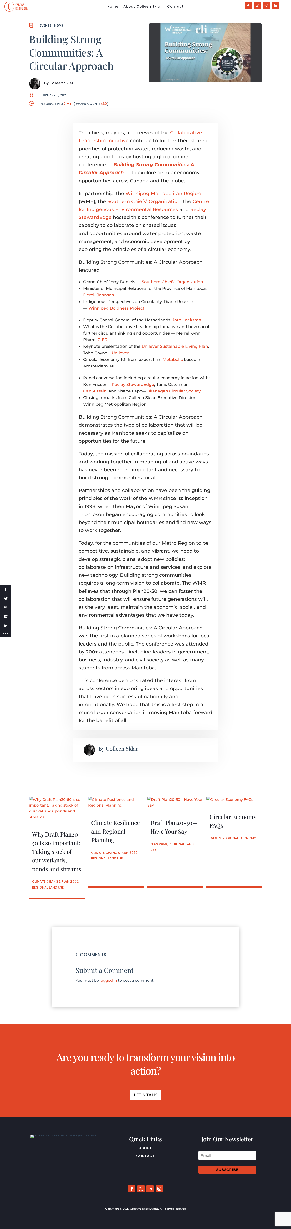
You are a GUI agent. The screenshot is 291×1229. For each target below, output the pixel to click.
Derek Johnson (98, 295)
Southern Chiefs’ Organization (144, 201)
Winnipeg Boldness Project (116, 308)
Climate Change (46, 881)
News (58, 25)
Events (45, 25)
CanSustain (95, 391)
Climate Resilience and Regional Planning (115, 831)
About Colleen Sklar (142, 7)
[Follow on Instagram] (266, 5)
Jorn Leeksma (186, 320)
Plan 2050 (70, 881)
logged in (108, 980)
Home (112, 7)
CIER (103, 339)
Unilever (120, 352)
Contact (175, 7)
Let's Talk (145, 1095)
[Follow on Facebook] (248, 5)
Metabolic (173, 359)
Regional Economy (239, 838)
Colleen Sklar (61, 83)
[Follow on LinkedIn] (275, 5)
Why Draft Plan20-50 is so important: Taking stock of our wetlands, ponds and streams (56, 851)
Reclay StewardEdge (133, 384)
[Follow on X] (257, 5)
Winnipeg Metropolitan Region (163, 193)
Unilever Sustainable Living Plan (175, 346)
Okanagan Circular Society (173, 391)
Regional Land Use (48, 887)
